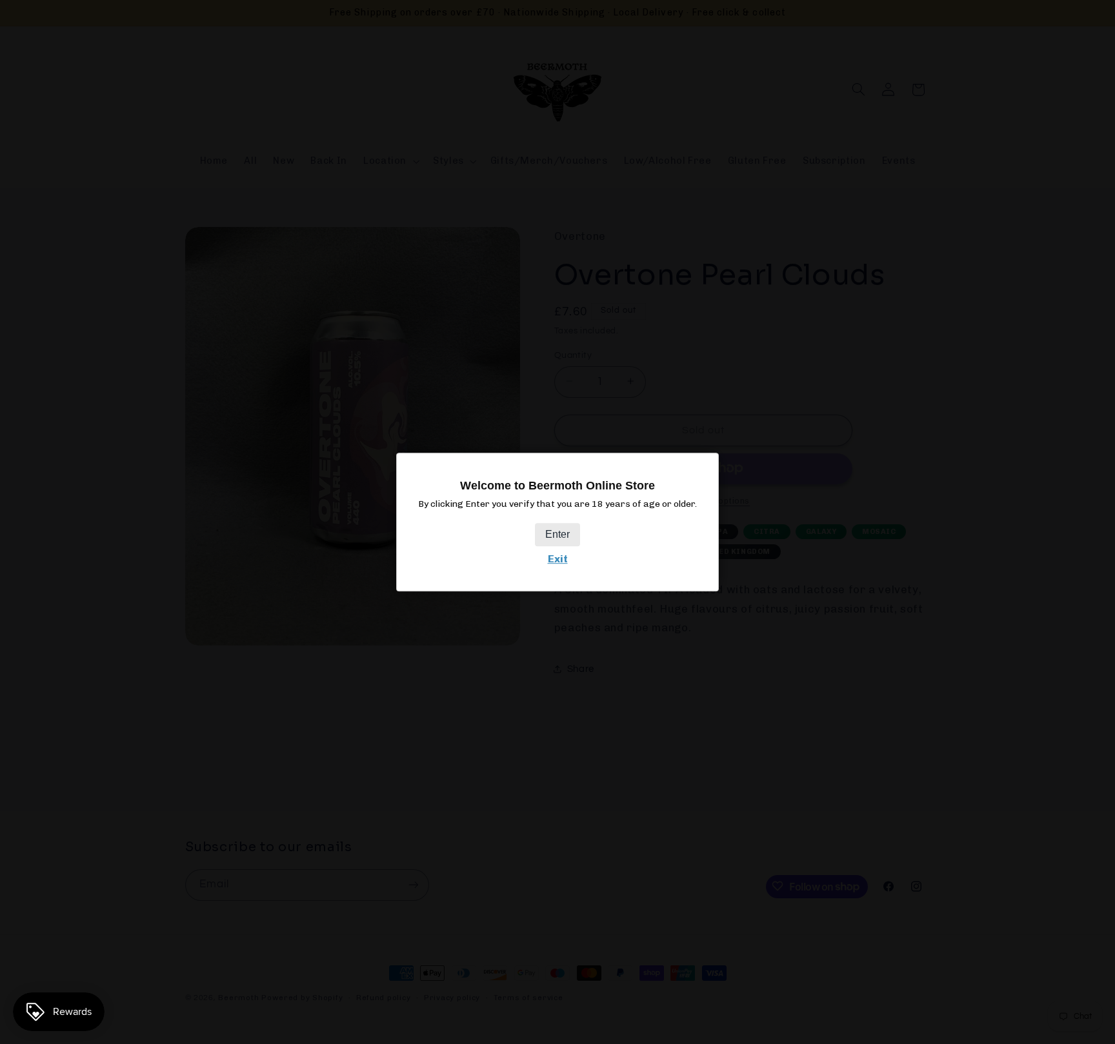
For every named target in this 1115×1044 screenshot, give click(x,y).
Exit (558, 559)
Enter (557, 534)
